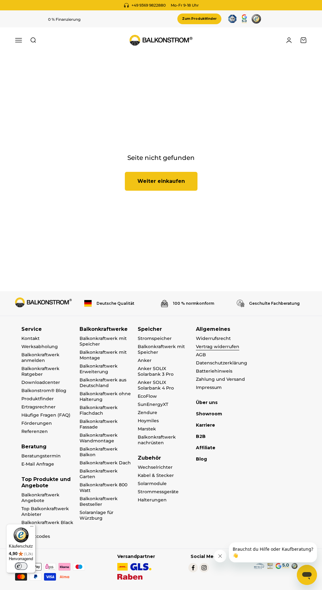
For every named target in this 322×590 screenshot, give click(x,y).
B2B (201, 436)
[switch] (21, 566)
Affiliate (205, 448)
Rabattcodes (35, 536)
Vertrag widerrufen (217, 346)
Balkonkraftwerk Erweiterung (99, 368)
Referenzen (34, 431)
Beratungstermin (41, 456)
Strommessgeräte (158, 491)
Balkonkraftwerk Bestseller (99, 501)
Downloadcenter (40, 382)
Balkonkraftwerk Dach (105, 463)
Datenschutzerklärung (221, 363)
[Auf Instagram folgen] (204, 568)
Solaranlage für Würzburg (97, 515)
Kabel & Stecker (156, 475)
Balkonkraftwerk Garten (99, 473)
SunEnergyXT (153, 404)
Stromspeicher (155, 338)
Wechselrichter (155, 467)
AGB (201, 355)
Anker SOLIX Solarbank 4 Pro (156, 385)
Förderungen (36, 423)
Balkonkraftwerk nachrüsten (157, 439)
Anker (145, 360)
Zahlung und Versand (220, 379)
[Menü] (32, 528)
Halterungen (152, 500)
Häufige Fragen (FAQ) (45, 415)
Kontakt (30, 338)
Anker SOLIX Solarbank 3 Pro (156, 371)
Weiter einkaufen (161, 181)
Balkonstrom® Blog (43, 390)
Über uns (207, 402)
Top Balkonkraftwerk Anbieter (45, 511)
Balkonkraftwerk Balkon (99, 451)
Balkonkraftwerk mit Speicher (103, 341)
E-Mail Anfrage (37, 464)
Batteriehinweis (214, 371)
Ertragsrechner (38, 407)
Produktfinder (37, 399)
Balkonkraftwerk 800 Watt (103, 487)
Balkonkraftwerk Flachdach (99, 410)
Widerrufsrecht (213, 338)
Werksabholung (39, 346)
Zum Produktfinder (199, 19)
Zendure (147, 412)
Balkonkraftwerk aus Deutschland (103, 382)
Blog (201, 459)
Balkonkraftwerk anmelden (40, 357)
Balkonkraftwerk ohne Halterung (105, 396)
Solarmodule (152, 483)
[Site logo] (43, 302)
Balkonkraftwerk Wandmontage (99, 438)
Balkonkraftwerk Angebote (40, 497)
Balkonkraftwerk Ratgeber (40, 371)
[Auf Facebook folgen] (193, 568)
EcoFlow (147, 396)
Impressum (209, 387)
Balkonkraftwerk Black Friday (47, 525)
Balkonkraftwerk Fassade (99, 424)
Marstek (147, 429)
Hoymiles (148, 420)
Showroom (209, 414)
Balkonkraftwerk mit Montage (103, 355)
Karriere (205, 425)
